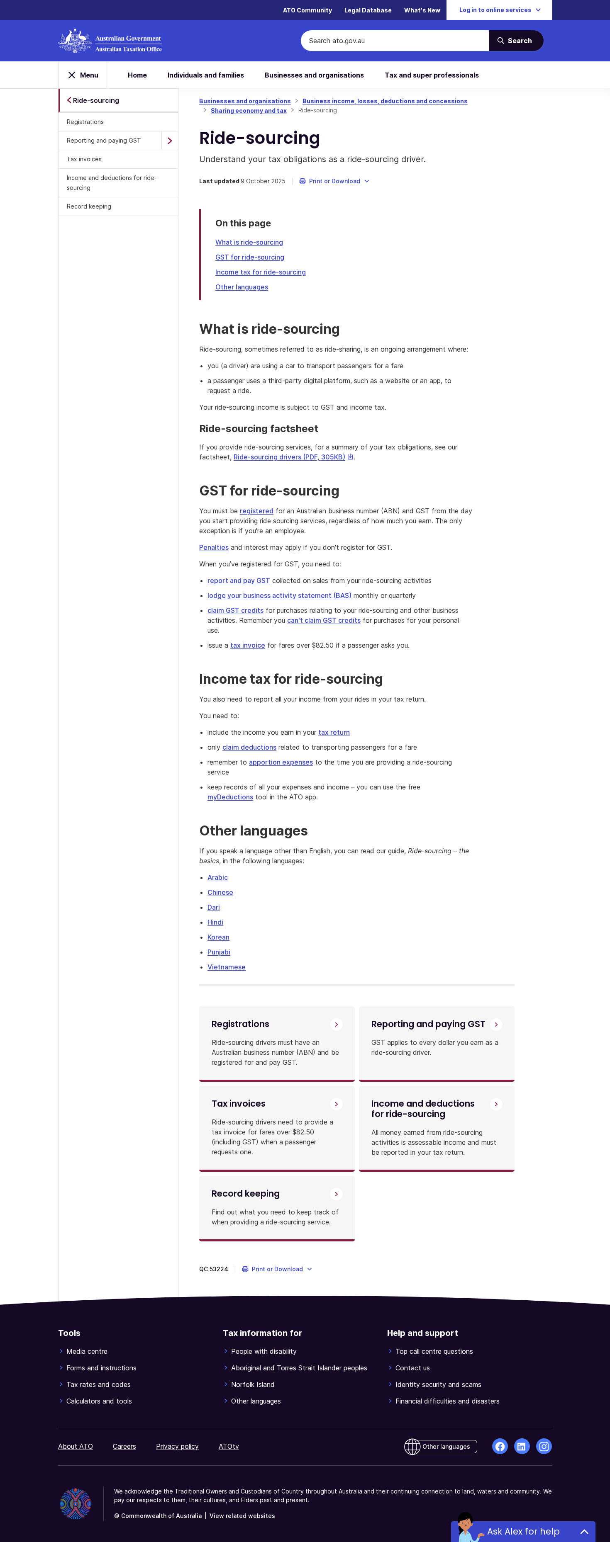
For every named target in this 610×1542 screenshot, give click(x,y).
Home (137, 75)
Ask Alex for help (523, 1531)
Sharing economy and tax (249, 110)
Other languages (241, 287)
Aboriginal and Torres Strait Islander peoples (299, 1368)
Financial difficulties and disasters (447, 1401)
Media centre (86, 1351)
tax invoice (247, 645)
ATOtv (229, 1446)
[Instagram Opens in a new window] (544, 1446)
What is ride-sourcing (249, 242)
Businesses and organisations (314, 75)
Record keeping (89, 206)
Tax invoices (84, 159)
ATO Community (307, 10)
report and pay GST (238, 580)
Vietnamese (226, 967)
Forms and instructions (101, 1368)
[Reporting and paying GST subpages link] (169, 140)
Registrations (85, 121)
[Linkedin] (522, 1446)
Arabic (217, 877)
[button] (335, 181)
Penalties (214, 547)
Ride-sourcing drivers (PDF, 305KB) (294, 457)
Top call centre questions (434, 1351)
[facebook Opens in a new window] (500, 1446)
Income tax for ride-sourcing (260, 272)
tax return (334, 732)
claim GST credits (235, 610)
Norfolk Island (253, 1384)
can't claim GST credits (324, 620)
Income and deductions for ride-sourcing (112, 182)
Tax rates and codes (98, 1384)
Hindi (215, 922)
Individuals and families (206, 75)
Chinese (220, 892)
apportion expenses (281, 762)
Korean (218, 937)
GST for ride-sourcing (249, 257)
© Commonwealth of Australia (158, 1515)
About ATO (75, 1446)
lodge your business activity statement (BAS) (279, 595)
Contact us (412, 1368)
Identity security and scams (438, 1384)
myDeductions (230, 797)
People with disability (264, 1351)
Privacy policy (177, 1446)
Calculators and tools (99, 1401)
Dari (213, 907)
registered (256, 511)
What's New (422, 10)
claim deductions (249, 747)
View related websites (242, 1515)
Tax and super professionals (432, 75)
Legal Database (368, 10)
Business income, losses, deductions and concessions (385, 100)
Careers (124, 1446)
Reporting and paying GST (104, 140)
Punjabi (218, 952)
